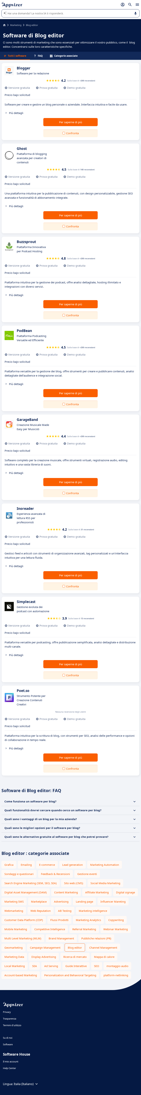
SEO (96, 966)
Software (8, 1044)
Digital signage (125, 892)
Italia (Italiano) (24, 1084)
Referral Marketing (84, 929)
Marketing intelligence (93, 911)
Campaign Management (45, 947)
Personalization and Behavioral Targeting (70, 975)
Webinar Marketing (115, 929)
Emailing (26, 864)
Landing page (84, 901)
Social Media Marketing (105, 883)
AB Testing (64, 911)
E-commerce (47, 864)
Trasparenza (9, 1018)
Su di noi (7, 1037)
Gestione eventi (87, 874)
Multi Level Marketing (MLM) (22, 938)
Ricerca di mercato (75, 957)
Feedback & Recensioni (55, 874)
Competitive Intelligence (49, 929)
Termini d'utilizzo (12, 1025)
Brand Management (61, 938)
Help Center (9, 1068)
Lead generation (72, 864)
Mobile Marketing (15, 929)
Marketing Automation (104, 864)
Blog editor (75, 947)
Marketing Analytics (88, 920)
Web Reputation (40, 911)
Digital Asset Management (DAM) (25, 892)
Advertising (61, 901)
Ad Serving (51, 966)
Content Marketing (66, 892)
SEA (34, 966)
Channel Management (103, 947)
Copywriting (116, 920)
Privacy (7, 1012)
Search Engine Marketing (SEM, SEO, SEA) (30, 883)
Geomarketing (13, 947)
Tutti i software (17, 55)
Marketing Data (14, 957)
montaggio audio (117, 966)
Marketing (15, 25)
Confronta (72, 133)
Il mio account (10, 1061)
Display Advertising (43, 957)
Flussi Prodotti (59, 920)
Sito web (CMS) (73, 883)
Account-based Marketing (20, 975)
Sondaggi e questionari (19, 874)
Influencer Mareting (113, 901)
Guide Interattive (76, 966)
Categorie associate (66, 55)
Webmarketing (13, 911)
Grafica (8, 864)
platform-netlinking (116, 975)
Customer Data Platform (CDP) (23, 920)
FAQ (40, 55)
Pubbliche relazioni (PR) (96, 938)
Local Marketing (14, 966)
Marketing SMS (14, 901)
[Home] (4, 25)
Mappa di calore (104, 957)
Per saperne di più (70, 122)
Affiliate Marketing (97, 892)
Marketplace (39, 901)
